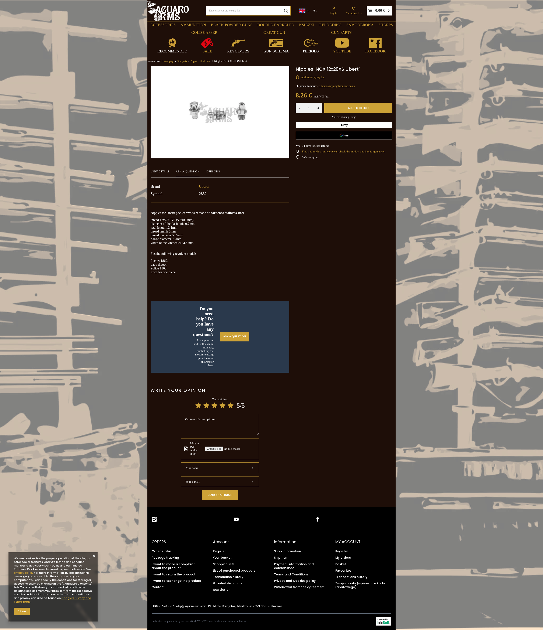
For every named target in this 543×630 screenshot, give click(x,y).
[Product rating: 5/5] (231, 405)
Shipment (281, 558)
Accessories (163, 25)
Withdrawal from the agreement (299, 587)
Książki (306, 25)
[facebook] (317, 519)
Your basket (222, 558)
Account (221, 541)
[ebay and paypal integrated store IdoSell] (383, 621)
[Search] (286, 11)
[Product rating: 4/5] (222, 405)
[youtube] (236, 519)
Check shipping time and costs (337, 85)
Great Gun (274, 32)
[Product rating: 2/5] (206, 405)
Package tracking (165, 558)
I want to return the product (173, 574)
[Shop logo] (168, 11)
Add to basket (358, 108)
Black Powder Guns (231, 25)
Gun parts (341, 32)
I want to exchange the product (176, 581)
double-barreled (275, 25)
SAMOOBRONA (360, 25)
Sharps (385, 25)
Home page (168, 61)
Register (219, 551)
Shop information (287, 551)
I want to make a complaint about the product (173, 566)
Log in (333, 13)
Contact (158, 587)
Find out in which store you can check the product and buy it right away (343, 151)
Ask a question (234, 336)
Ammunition (193, 25)
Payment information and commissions (294, 566)
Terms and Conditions (291, 574)
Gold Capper (204, 32)
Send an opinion (220, 495)
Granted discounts (227, 583)
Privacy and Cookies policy (295, 581)
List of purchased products (234, 570)
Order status (162, 551)
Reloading (330, 25)
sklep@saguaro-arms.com (191, 606)
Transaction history (228, 577)
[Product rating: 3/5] (214, 405)
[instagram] (154, 519)
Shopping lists (354, 13)
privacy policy (24, 573)
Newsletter (221, 590)
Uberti (204, 186)
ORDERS (159, 541)
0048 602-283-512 (163, 606)
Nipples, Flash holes (201, 61)
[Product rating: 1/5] (198, 405)
